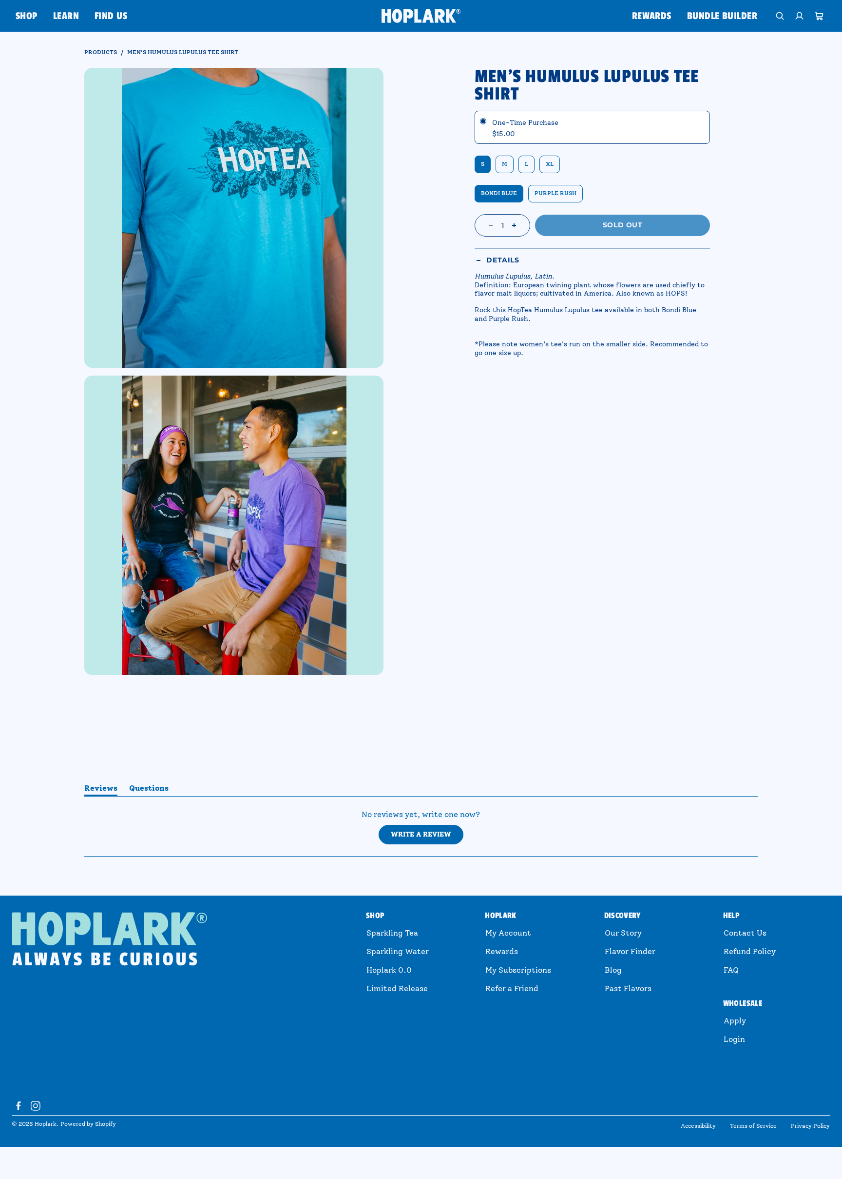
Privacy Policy (810, 1125)
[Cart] (819, 16)
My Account (508, 933)
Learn (66, 16)
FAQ (731, 970)
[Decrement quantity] (491, 225)
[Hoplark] (421, 15)
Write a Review (427, 837)
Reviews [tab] (100, 789)
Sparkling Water (397, 951)
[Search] (780, 16)
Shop (27, 16)
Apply (735, 1020)
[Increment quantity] (514, 225)
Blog (613, 970)
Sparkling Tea (392, 933)
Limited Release (397, 988)
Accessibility (698, 1125)
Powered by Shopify (88, 1123)
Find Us (111, 16)
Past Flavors (628, 988)
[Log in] (799, 16)
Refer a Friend (511, 988)
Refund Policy (750, 951)
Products (100, 52)
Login (734, 1039)
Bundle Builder (722, 16)
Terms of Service (753, 1125)
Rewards (651, 16)
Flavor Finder (630, 951)
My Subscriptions (518, 970)
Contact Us (745, 933)
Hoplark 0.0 (389, 970)
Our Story (623, 933)
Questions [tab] (149, 789)
